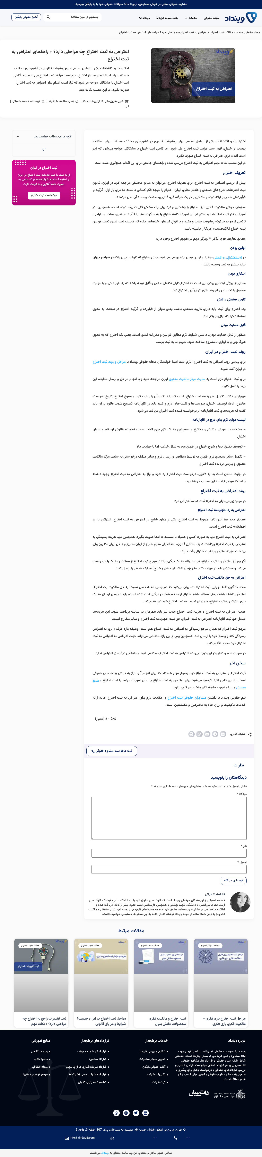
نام (244, 846)
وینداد (105, 1153)
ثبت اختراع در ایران (43, 168)
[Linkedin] (145, 1113)
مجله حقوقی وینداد (248, 32)
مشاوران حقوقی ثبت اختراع (187, 697)
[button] (223, 734)
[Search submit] (48, 17)
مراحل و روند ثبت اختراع (109, 362)
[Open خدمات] (185, 18)
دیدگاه (242, 794)
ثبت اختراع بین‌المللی (227, 257)
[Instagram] (126, 1113)
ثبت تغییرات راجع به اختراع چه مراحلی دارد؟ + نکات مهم (44, 1021)
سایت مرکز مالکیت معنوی (187, 379)
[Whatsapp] (116, 1113)
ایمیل (242, 862)
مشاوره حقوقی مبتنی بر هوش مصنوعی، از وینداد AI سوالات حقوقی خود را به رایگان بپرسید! (131, 4)
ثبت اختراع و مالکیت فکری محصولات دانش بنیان (167, 1021)
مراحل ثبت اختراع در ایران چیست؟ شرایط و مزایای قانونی (101, 1021)
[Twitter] (136, 1113)
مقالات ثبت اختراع (222, 32)
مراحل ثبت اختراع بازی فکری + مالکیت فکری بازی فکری (224, 1021)
